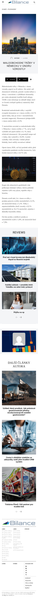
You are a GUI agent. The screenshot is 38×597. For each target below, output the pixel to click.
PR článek (6, 552)
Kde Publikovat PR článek (18, 547)
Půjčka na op (19, 312)
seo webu (6, 544)
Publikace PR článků (17, 544)
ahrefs (5, 559)
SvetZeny (17, 58)
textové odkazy (8, 535)
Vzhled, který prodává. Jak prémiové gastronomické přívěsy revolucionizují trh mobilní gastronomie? (19, 411)
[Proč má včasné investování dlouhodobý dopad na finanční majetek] (19, 245)
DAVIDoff (27, 578)
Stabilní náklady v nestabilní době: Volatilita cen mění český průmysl (19, 286)
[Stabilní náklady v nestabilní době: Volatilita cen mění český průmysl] (19, 273)
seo (5, 546)
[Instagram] (26, 570)
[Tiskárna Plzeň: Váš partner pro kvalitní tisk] (19, 484)
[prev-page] (16, 317)
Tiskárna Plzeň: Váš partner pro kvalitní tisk (19, 505)
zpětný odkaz (7, 533)
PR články (6, 554)
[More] (31, 79)
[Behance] (26, 566)
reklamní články (8, 540)
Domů (4, 9)
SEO (5, 557)
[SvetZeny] (12, 58)
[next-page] (20, 317)
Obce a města (29, 583)
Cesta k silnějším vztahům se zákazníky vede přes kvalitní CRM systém (19, 459)
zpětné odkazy (8, 531)
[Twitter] (26, 574)
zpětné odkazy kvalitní (7, 537)
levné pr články (8, 548)
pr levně (6, 550)
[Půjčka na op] (19, 300)
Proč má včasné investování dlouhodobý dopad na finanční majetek (19, 258)
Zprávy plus (28, 585)
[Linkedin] (26, 572)
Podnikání (12, 9)
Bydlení (27, 588)
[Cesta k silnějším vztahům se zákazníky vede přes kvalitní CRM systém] (19, 437)
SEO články (18, 542)
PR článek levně (19, 550)
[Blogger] (26, 568)
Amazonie (28, 580)
